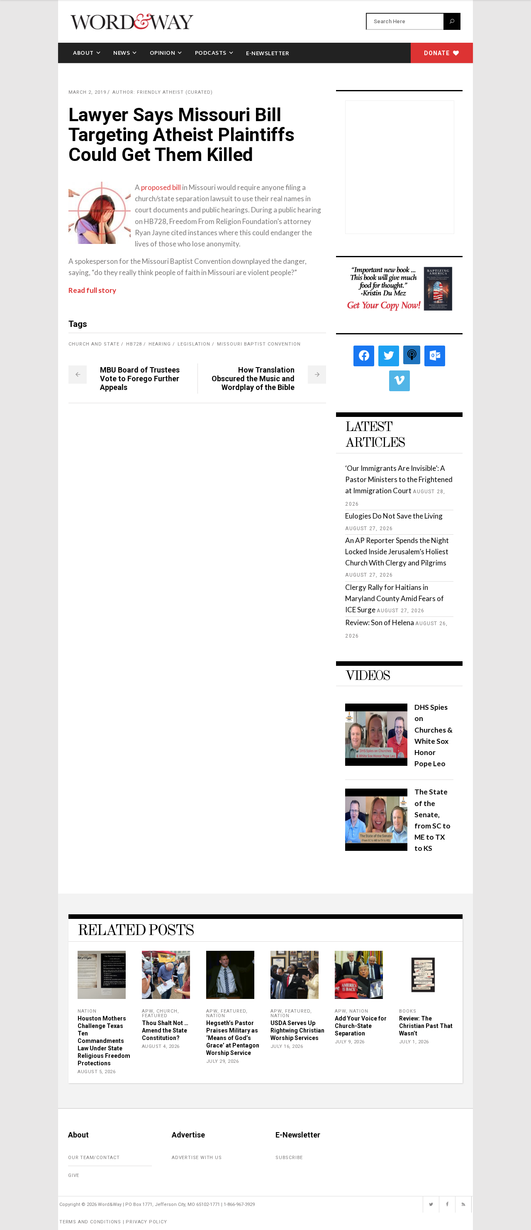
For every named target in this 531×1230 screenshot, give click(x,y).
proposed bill (161, 187)
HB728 (134, 344)
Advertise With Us (197, 1157)
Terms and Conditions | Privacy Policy (113, 1222)
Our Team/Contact (94, 1157)
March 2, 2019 (87, 92)
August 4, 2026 (161, 1046)
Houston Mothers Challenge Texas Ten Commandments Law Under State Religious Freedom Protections (104, 1041)
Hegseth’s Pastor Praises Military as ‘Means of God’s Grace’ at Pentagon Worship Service (232, 1038)
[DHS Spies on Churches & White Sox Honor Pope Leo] (376, 763)
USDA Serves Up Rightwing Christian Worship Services (297, 1030)
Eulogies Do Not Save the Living (394, 515)
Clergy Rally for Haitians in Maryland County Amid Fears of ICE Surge (394, 598)
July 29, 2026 (222, 1061)
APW (147, 1011)
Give (73, 1175)
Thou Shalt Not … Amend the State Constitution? (165, 1030)
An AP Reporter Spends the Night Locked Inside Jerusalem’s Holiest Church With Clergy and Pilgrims (397, 551)
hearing (160, 344)
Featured (155, 1015)
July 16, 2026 (286, 1046)
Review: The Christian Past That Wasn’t (426, 1026)
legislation (194, 344)
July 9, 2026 (350, 1042)
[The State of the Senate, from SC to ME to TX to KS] (376, 848)
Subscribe (289, 1157)
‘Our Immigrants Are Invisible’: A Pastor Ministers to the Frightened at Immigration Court (399, 479)
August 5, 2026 (96, 1071)
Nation (87, 1011)
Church (167, 1011)
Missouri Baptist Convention (259, 344)
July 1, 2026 (414, 1042)
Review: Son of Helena (379, 622)
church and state (93, 344)
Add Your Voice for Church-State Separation (361, 1026)
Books (408, 1011)
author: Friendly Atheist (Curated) (162, 92)
